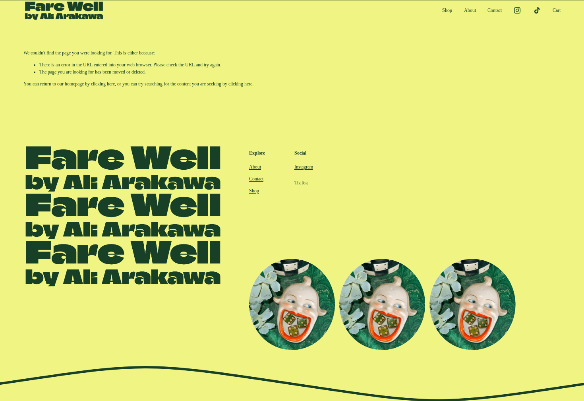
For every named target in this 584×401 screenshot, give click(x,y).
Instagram (303, 167)
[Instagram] (517, 10)
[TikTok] (537, 10)
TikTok (301, 183)
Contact (494, 10)
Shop (447, 10)
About (470, 10)
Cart (557, 10)
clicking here (103, 84)
